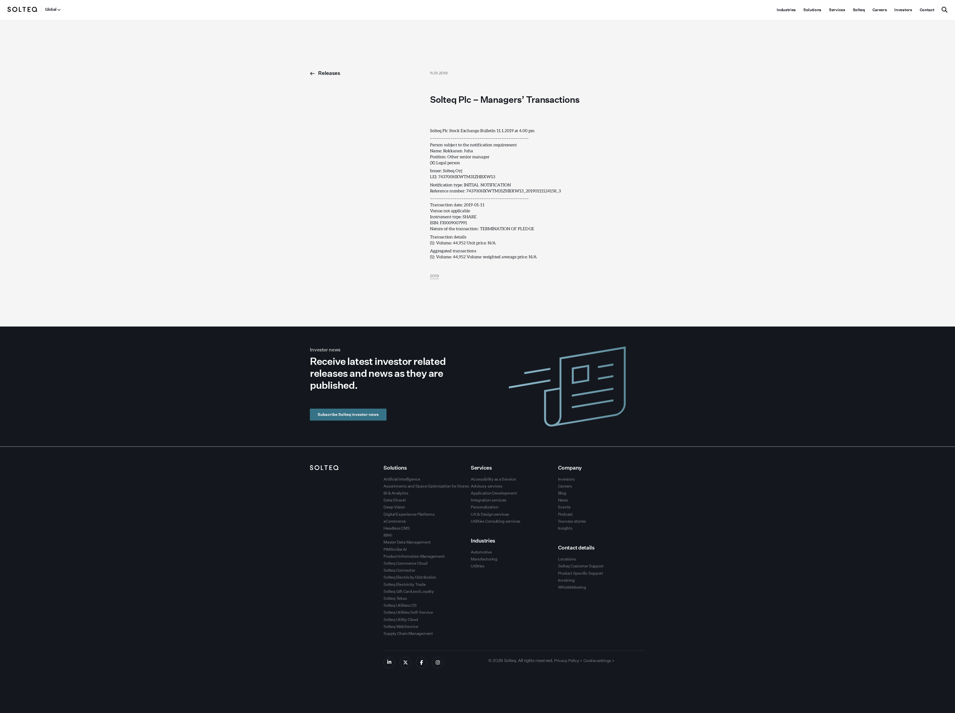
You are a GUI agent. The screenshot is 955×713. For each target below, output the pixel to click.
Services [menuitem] (837, 9)
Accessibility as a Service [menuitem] (493, 479)
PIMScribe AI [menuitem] (394, 549)
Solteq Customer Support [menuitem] (581, 566)
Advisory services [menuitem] (486, 486)
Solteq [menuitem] (859, 9)
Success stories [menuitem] (572, 521)
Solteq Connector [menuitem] (399, 570)
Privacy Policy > (568, 660)
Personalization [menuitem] (484, 507)
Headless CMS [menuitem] (396, 528)
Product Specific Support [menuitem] (580, 573)
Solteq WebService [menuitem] (400, 626)
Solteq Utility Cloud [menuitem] (400, 619)
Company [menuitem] (570, 468)
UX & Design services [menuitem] (490, 514)
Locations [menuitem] (567, 559)
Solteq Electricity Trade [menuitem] (404, 584)
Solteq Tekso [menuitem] (395, 598)
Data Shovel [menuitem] (394, 500)
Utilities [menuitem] (477, 566)
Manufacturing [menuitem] (484, 559)
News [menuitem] (563, 500)
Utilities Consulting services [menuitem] (495, 521)
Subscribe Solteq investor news (348, 414)
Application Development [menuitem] (494, 493)
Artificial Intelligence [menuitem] (401, 479)
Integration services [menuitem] (488, 500)
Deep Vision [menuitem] (394, 507)
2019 (434, 276)
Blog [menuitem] (562, 493)
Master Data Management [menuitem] (407, 542)
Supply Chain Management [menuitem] (408, 633)
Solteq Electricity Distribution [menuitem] (409, 577)
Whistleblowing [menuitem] (572, 587)
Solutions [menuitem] (812, 9)
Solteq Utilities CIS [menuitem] (400, 605)
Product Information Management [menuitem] (414, 556)
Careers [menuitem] (879, 9)
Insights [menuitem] (565, 528)
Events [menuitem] (564, 507)
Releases (328, 73)
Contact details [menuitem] (576, 548)
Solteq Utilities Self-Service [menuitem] (408, 612)
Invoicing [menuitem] (566, 580)
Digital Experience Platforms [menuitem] (408, 514)
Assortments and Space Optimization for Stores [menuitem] (426, 486)
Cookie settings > (599, 660)
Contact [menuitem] (927, 9)
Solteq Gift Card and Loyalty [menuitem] (408, 591)
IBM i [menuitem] (387, 535)
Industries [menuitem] (786, 9)
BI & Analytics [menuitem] (395, 493)
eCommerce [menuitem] (394, 521)
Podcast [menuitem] (565, 514)
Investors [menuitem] (903, 9)
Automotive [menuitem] (481, 552)
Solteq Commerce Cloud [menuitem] (405, 563)
